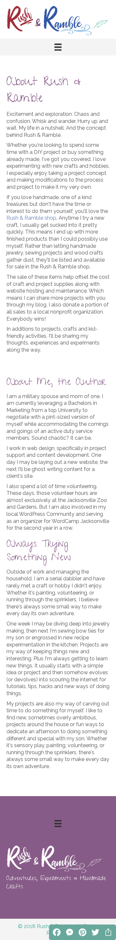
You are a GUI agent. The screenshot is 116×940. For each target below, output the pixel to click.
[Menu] (58, 47)
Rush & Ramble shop (31, 218)
